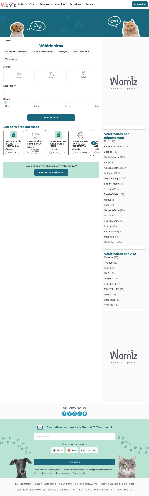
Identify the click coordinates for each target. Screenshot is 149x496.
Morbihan (111, 236)
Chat (74, 450)
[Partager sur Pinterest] (85, 413)
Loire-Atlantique (115, 178)
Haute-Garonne (115, 157)
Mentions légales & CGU (117, 484)
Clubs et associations (43, 51)
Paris (109, 205)
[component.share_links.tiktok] (79, 413)
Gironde (111, 151)
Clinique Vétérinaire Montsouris (13, 143)
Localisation (9, 85)
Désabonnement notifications (69, 489)
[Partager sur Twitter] (69, 413)
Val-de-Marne (113, 231)
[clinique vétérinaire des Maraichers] (81, 134)
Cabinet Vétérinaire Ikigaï (35, 142)
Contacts (65, 484)
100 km (67, 106)
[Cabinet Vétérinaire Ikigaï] (36, 134)
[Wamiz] (8, 4)
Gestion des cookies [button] (31, 489)
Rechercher (51, 117)
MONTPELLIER (114, 289)
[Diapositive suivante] (93, 143)
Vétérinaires (11, 59)
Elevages (63, 51)
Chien (60, 450)
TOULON (111, 305)
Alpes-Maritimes (115, 167)
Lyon (109, 268)
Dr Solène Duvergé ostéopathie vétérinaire (57, 143)
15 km (6, 106)
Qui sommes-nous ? (28, 484)
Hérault (111, 199)
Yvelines (111, 189)
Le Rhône (112, 173)
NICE (109, 273)
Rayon (6, 99)
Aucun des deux (89, 450)
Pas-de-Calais (114, 194)
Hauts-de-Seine (115, 210)
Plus (97, 106)
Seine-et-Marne (114, 183)
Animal (7, 66)
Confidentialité (86, 484)
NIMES (110, 294)
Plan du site (123, 489)
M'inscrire (74, 462)
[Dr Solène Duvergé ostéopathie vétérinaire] (58, 134)
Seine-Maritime (114, 221)
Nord (109, 141)
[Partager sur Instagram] (74, 413)
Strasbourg (112, 300)
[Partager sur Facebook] (64, 413)
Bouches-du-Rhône (116, 146)
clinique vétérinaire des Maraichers (80, 143)
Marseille (111, 257)
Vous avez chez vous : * (74, 444)
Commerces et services (16, 51)
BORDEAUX (112, 284)
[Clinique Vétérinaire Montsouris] (13, 134)
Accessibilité (103, 489)
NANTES (111, 278)
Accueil (9, 40)
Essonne (111, 226)
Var (109, 162)
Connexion (140, 4)
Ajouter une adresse (51, 172)
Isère (109, 215)
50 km (36, 106)
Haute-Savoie (113, 242)
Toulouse (111, 262)
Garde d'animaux (81, 51)
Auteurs (50, 484)
